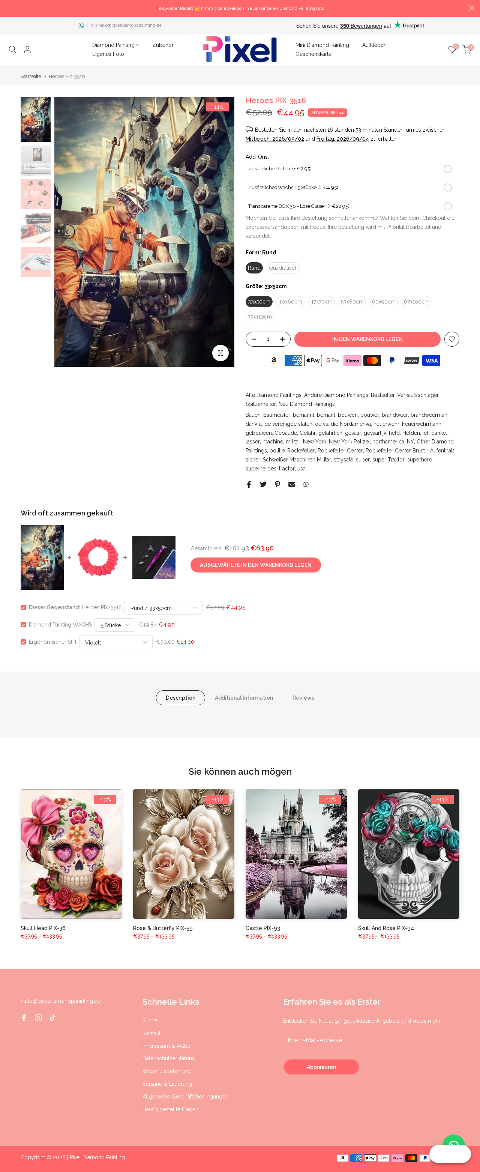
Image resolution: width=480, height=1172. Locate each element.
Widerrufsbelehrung (167, 1071)
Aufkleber (374, 45)
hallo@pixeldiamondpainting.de (130, 25)
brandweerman (429, 415)
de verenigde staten (288, 424)
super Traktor (388, 460)
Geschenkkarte (314, 54)
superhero (419, 460)
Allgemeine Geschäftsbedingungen (185, 1097)
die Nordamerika (351, 424)
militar (293, 442)
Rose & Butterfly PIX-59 (163, 928)
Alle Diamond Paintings (274, 395)
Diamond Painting (113, 45)
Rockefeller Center (340, 451)
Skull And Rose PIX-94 (386, 928)
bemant (326, 415)
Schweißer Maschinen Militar (297, 460)
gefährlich (330, 433)
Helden (411, 433)
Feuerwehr (386, 424)
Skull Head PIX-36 (43, 928)
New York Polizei (349, 442)
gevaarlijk (375, 433)
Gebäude (285, 433)
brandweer (395, 415)
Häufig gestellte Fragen (170, 1109)
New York (314, 442)
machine (272, 442)
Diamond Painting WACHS (60, 625)
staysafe (343, 460)
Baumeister (276, 415)
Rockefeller (301, 451)
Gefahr (308, 433)
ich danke (434, 433)
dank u (254, 424)
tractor (287, 469)
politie (277, 451)
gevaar (353, 433)
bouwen (348, 415)
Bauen (253, 415)
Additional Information (244, 698)
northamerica (388, 442)
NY (410, 442)
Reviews (303, 698)
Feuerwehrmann (421, 424)
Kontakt (151, 1033)
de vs (321, 424)
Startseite (31, 76)
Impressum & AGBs (166, 1046)
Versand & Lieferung (167, 1084)
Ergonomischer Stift (52, 642)
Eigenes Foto (108, 54)
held (394, 433)
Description (180, 698)
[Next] (221, 231)
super (363, 460)
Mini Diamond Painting (322, 45)
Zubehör (163, 45)
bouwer (369, 415)
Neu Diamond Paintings (307, 404)
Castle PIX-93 (263, 928)
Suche (150, 1020)
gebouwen (259, 433)
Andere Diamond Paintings (336, 395)
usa (301, 469)
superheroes (261, 469)
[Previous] (67, 231)
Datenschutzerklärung (168, 1058)
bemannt (303, 415)
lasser (253, 442)
